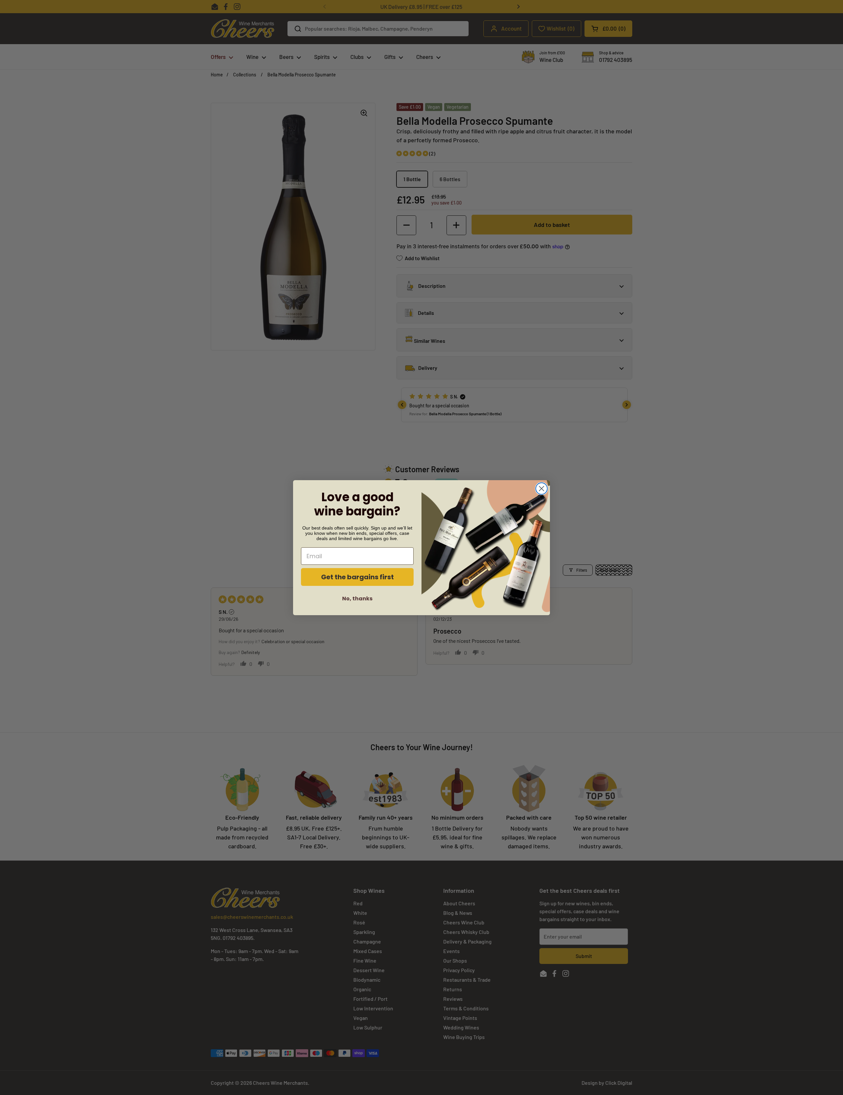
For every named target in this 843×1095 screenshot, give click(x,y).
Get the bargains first (357, 577)
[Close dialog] (541, 488)
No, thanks (357, 598)
